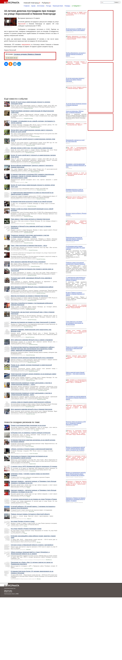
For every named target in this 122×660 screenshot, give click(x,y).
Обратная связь (8, 590)
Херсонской (21, 24)
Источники (40, 6)
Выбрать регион (8, 591)
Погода (48, 6)
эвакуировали (25, 44)
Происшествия (58, 6)
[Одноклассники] (10, 64)
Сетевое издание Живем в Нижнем (27, 54)
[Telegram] (15, 64)
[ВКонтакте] (6, 64)
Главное (27, 6)
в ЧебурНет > (76, 6)
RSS (17, 593)
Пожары (67, 6)
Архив (33, 6)
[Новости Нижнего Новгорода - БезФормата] (10, 2)
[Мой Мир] (19, 64)
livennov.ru (9, 26)
